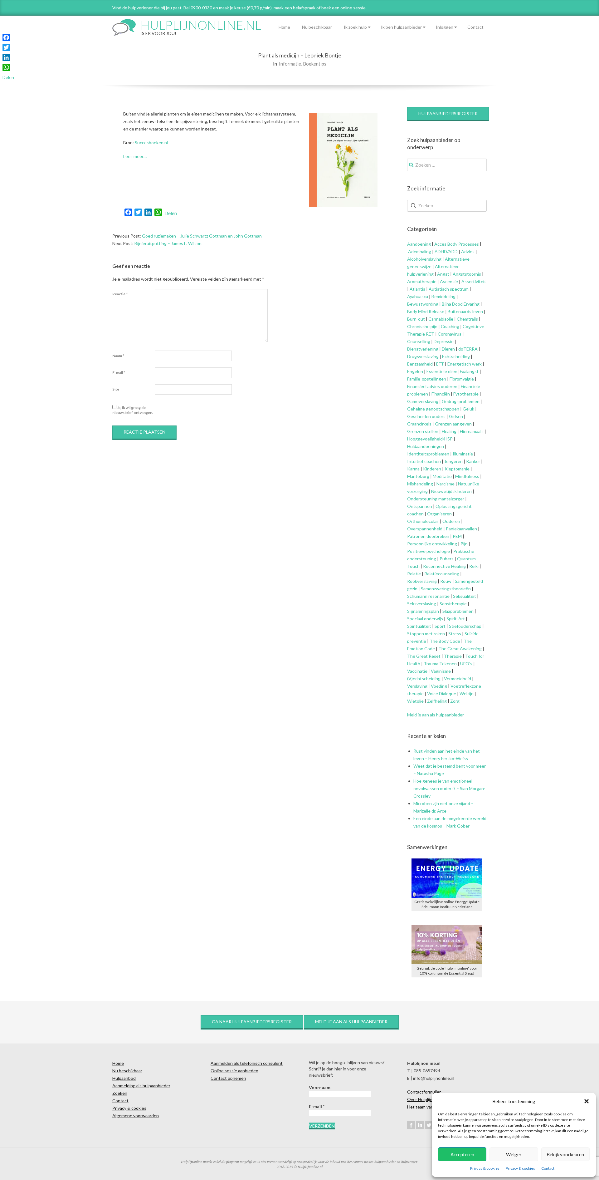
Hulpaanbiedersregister (448, 113)
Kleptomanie (457, 468)
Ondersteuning (422, 498)
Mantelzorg (418, 476)
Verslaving (417, 686)
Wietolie (415, 701)
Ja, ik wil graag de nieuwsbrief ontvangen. (132, 410)
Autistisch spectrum (449, 289)
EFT (440, 363)
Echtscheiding (456, 356)
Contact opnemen (228, 1078)
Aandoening (419, 244)
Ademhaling (419, 251)
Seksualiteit (464, 596)
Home (284, 27)
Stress (454, 633)
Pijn (464, 543)
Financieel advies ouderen (432, 386)
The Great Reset (424, 656)
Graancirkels (419, 423)
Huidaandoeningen (425, 446)
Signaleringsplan (423, 611)
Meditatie (442, 476)
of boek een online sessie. (341, 7)
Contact (547, 1168)
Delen (170, 213)
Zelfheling (437, 701)
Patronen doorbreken (428, 536)
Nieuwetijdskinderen (451, 491)
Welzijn (467, 693)
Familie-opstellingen (426, 378)
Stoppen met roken (426, 633)
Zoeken (119, 1093)
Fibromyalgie (462, 378)
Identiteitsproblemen (428, 453)
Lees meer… (135, 156)
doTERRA (468, 349)
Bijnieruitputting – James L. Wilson (168, 243)
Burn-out (416, 319)
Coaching (450, 326)
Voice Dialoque (441, 693)
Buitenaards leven (465, 311)
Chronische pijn (422, 326)
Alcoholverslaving (424, 259)
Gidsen (456, 416)
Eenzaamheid (420, 363)
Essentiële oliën (441, 371)
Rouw (445, 581)
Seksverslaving (421, 603)
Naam (118, 355)
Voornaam (319, 1087)
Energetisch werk (464, 363)
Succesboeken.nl (151, 142)
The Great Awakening (460, 648)
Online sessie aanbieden (234, 1070)
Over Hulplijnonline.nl (428, 1099)
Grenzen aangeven (453, 423)
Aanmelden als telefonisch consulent (247, 1063)
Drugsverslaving (423, 356)
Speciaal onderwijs (425, 618)
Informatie (290, 63)
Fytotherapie (466, 393)
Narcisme (445, 483)
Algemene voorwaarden (135, 1115)
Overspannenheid (424, 528)
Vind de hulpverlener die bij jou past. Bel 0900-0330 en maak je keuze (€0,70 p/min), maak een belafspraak (213, 7)
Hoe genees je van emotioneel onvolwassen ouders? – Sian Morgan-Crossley (449, 788)
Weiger (514, 1154)
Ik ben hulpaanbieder (401, 27)
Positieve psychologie (428, 551)
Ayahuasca (417, 296)
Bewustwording (422, 304)
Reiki (474, 566)
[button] (586, 1101)
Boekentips (314, 63)
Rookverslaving (422, 581)
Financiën (440, 393)
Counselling (418, 341)
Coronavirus (449, 334)
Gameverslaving (422, 401)
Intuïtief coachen (424, 461)
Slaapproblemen (458, 611)
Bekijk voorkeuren (565, 1154)
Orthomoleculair (423, 521)
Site (115, 389)
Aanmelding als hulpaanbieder (141, 1085)
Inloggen (444, 27)
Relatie (414, 573)
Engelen (415, 371)
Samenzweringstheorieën (446, 588)
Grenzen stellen (422, 431)
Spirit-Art (455, 618)
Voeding (439, 686)
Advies (468, 251)
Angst (443, 274)
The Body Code (445, 641)
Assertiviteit (473, 281)
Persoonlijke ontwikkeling (432, 543)
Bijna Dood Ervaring (461, 304)
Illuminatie (463, 453)
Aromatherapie (421, 281)
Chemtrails (467, 319)
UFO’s (466, 663)
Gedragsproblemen (461, 401)
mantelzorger (451, 498)
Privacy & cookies (484, 1168)
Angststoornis (467, 274)
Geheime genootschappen (433, 408)
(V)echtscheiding (424, 678)
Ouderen (451, 521)
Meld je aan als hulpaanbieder (435, 714)
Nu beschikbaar (317, 27)
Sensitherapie (453, 603)
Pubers (447, 558)
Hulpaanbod (124, 1078)
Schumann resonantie (428, 596)
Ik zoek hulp (355, 27)
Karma (413, 468)
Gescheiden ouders (426, 416)
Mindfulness (467, 476)
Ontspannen (419, 506)
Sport (440, 626)
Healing (449, 431)
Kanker (473, 461)
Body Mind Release (425, 311)
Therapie (453, 656)
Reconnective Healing (444, 566)
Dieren (448, 349)
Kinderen (432, 468)
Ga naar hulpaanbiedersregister (252, 1021)
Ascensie (449, 281)
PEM (457, 536)
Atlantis (417, 289)
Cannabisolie (440, 319)
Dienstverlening (422, 349)
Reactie (120, 294)
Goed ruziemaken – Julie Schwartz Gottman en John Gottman (202, 235)
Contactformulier (424, 1091)
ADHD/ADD (446, 251)
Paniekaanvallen (461, 528)
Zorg (455, 701)
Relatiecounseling (441, 573)
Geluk (468, 408)
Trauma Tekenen (440, 663)
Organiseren (439, 513)
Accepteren (462, 1154)
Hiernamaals (472, 431)
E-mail (118, 372)
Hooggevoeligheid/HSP (430, 438)
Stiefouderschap (465, 626)
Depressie (444, 341)
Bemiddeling (443, 296)
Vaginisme (441, 671)
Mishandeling (420, 483)
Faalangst (469, 371)
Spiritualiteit (419, 626)
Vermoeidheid (457, 678)
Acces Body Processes (456, 244)
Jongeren (453, 461)
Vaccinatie (417, 671)
